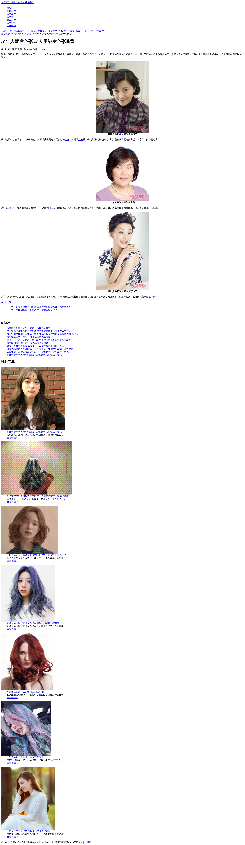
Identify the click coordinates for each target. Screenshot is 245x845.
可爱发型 (63, 31)
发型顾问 (11, 25)
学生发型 (31, 31)
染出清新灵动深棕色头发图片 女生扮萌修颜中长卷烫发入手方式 (39, 331)
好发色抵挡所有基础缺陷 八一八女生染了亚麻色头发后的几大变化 (40, 349)
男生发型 (11, 19)
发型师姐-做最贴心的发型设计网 (17, 2)
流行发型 (11, 10)
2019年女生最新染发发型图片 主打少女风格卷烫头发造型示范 (38, 352)
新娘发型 (42, 31)
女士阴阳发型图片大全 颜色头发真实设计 (27, 343)
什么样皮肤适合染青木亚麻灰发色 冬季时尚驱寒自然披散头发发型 (40, 340)
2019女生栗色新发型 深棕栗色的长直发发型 (28, 831)
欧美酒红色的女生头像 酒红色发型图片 (26, 691)
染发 (78, 31)
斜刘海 (11, 207)
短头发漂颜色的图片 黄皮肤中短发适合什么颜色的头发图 (44, 307)
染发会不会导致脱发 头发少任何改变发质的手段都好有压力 (36, 346)
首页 (9, 8)
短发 (90, 31)
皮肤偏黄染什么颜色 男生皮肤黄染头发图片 (38, 310)
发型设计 (11, 16)
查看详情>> (12, 437)
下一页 (8, 302)
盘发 (72, 31)
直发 (84, 31)
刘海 (80, 139)
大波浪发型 (19, 31)
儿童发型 (52, 31)
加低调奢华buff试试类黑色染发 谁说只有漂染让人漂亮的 (35, 355)
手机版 (88, 842)
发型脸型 (11, 13)
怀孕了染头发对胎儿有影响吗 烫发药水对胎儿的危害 (33, 623)
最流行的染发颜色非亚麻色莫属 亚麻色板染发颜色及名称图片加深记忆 (42, 334)
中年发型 (99, 31)
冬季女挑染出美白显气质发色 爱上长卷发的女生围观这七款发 (38, 496)
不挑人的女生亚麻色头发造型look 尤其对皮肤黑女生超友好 (36, 555)
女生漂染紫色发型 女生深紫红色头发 (25, 757)
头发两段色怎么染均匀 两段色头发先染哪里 (28, 328)
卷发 (3, 31)
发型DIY (11, 22)
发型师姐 (5, 34)
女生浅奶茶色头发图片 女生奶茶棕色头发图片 (30, 337)
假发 (9, 31)
